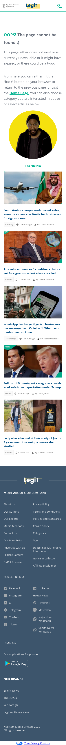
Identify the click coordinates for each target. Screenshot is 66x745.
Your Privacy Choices (37, 743)
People (8, 279)
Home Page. (19, 93)
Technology (10, 338)
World (8, 393)
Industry (9, 224)
